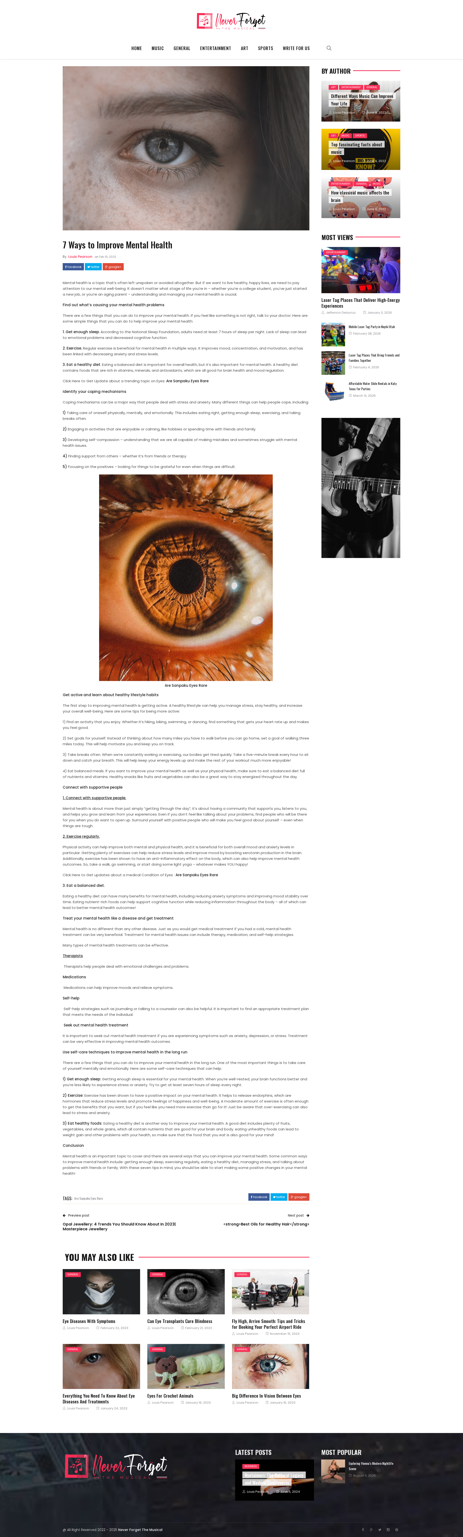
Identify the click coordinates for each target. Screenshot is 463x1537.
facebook (74, 267)
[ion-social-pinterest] (396, 1529)
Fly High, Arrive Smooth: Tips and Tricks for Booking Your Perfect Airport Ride (268, 1323)
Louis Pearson (80, 256)
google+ (114, 267)
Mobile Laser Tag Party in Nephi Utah (372, 326)
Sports (265, 48)
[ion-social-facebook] (363, 1529)
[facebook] (87, 1292)
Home (136, 48)
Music (158, 48)
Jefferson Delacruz (341, 312)
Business (251, 1466)
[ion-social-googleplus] (371, 1529)
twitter (94, 267)
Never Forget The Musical (140, 1529)
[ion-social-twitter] (379, 1529)
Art (244, 48)
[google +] (113, 1292)
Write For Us (296, 48)
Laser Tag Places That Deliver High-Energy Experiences (360, 302)
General (182, 48)
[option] (360, 1471)
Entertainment (215, 48)
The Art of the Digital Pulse (366, 1463)
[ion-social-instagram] (388, 1529)
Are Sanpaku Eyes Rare (88, 1198)
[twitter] (100, 1292)
